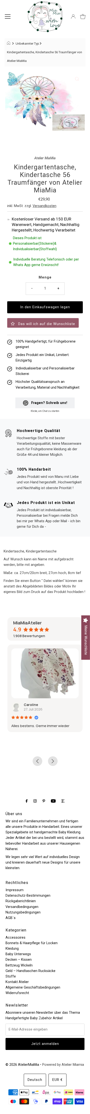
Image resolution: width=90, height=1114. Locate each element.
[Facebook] (27, 801)
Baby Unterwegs (18, 954)
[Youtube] (53, 801)
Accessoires (15, 938)
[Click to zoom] (77, 79)
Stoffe (11, 976)
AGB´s (11, 918)
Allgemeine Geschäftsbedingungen (33, 987)
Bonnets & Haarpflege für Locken (32, 943)
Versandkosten (44, 206)
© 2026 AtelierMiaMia (22, 1065)
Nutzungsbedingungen (23, 912)
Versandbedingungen (22, 907)
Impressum (15, 890)
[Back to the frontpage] (9, 43)
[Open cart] (83, 17)
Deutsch (35, 1080)
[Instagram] (35, 801)
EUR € (57, 1080)
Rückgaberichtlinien (21, 901)
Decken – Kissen (19, 960)
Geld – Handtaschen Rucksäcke (30, 971)
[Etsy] (62, 801)
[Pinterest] (43, 801)
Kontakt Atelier (17, 982)
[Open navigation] (7, 17)
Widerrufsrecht (17, 993)
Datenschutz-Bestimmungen (28, 896)
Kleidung (12, 949)
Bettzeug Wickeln (19, 965)
